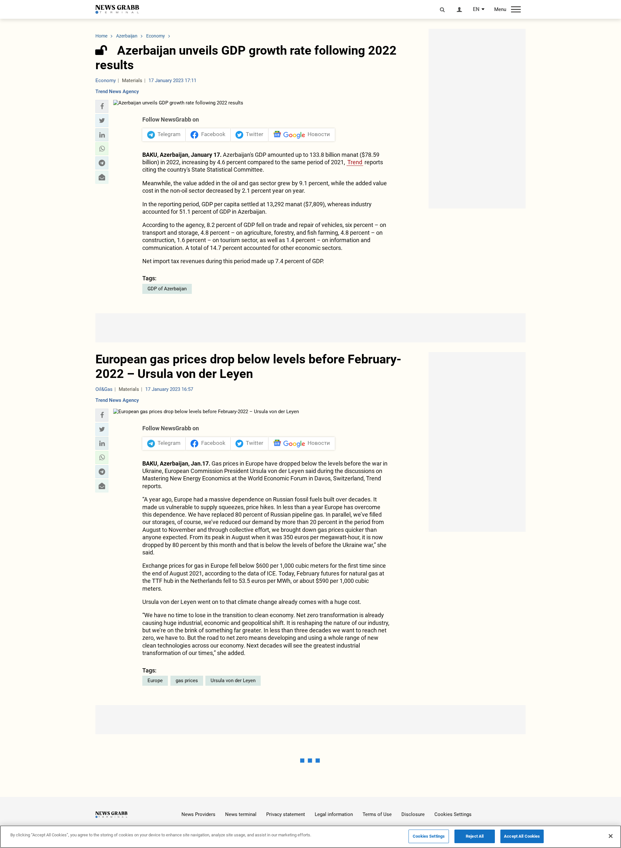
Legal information (334, 814)
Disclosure (413, 814)
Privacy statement (285, 814)
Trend (354, 162)
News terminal (240, 814)
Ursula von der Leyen (233, 680)
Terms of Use (377, 814)
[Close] (611, 836)
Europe (155, 680)
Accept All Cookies (522, 836)
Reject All (475, 836)
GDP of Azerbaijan (167, 289)
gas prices (187, 680)
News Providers (198, 814)
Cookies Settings (453, 814)
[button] (101, 106)
